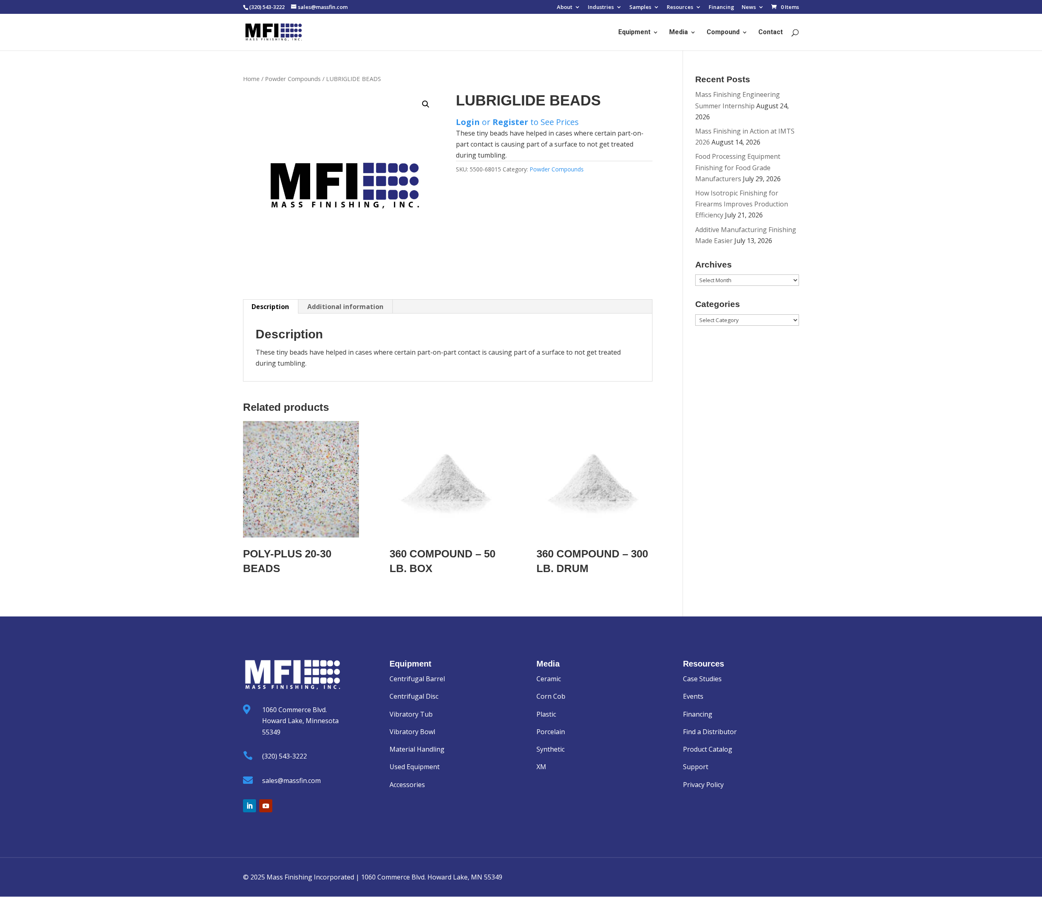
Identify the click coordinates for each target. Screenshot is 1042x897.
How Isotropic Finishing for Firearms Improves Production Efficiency (741, 204)
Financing (721, 7)
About (564, 7)
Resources (680, 7)
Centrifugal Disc (414, 696)
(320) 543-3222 (284, 756)
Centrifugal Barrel (417, 678)
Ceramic (548, 678)
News (749, 7)
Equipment (634, 32)
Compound (723, 32)
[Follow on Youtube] (265, 805)
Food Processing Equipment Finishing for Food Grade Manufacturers (737, 167)
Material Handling (417, 749)
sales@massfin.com (291, 780)
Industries (601, 7)
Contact (770, 32)
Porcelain (550, 731)
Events (693, 696)
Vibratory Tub (411, 714)
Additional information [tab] (345, 306)
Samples (640, 7)
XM (541, 766)
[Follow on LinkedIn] (249, 805)
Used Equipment (415, 766)
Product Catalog (707, 749)
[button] (425, 104)
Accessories (407, 784)
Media (678, 32)
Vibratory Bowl (412, 731)
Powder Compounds (293, 79)
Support (695, 766)
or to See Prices (517, 121)
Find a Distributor (710, 731)
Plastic (546, 714)
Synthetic (550, 749)
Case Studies (702, 678)
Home (251, 79)
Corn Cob (550, 696)
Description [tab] (270, 306)
